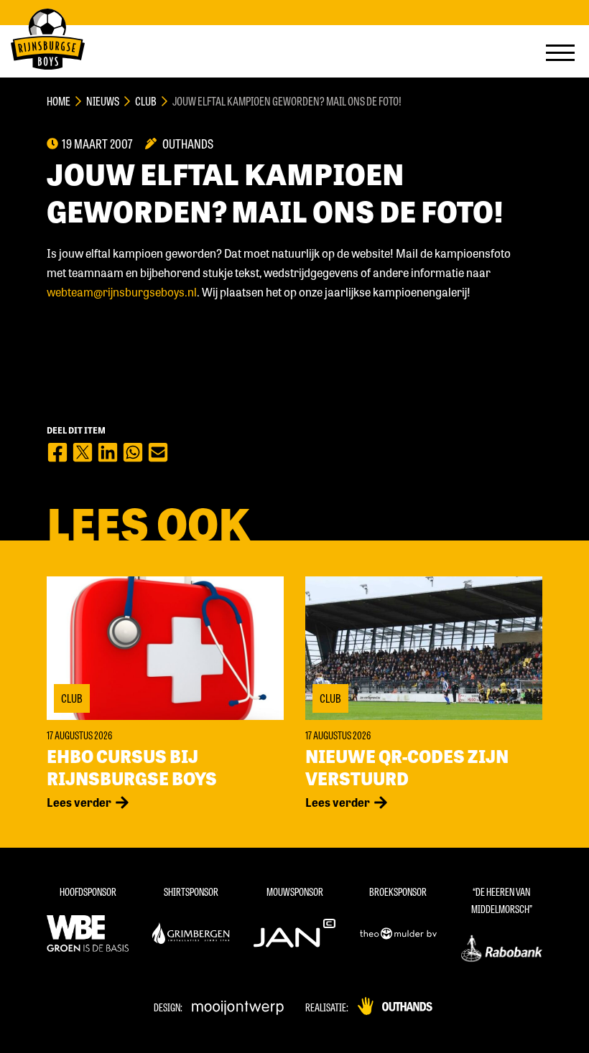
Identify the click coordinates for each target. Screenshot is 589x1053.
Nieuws (102, 101)
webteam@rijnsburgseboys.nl (122, 292)
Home (58, 101)
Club (146, 101)
